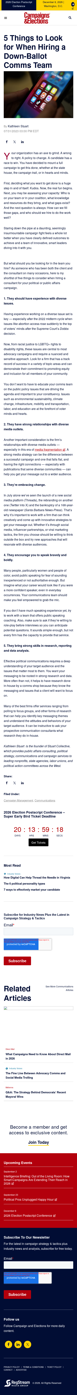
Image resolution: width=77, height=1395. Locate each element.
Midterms (9, 1087)
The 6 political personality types (24, 883)
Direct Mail (10, 1049)
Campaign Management (18, 800)
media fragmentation (48, 449)
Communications (45, 800)
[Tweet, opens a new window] (15, 142)
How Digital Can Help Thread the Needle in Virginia (37, 877)
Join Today (38, 1142)
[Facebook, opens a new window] (7, 142)
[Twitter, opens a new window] (27, 1344)
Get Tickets (38, 842)
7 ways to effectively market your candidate (32, 889)
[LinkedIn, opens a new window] (22, 142)
